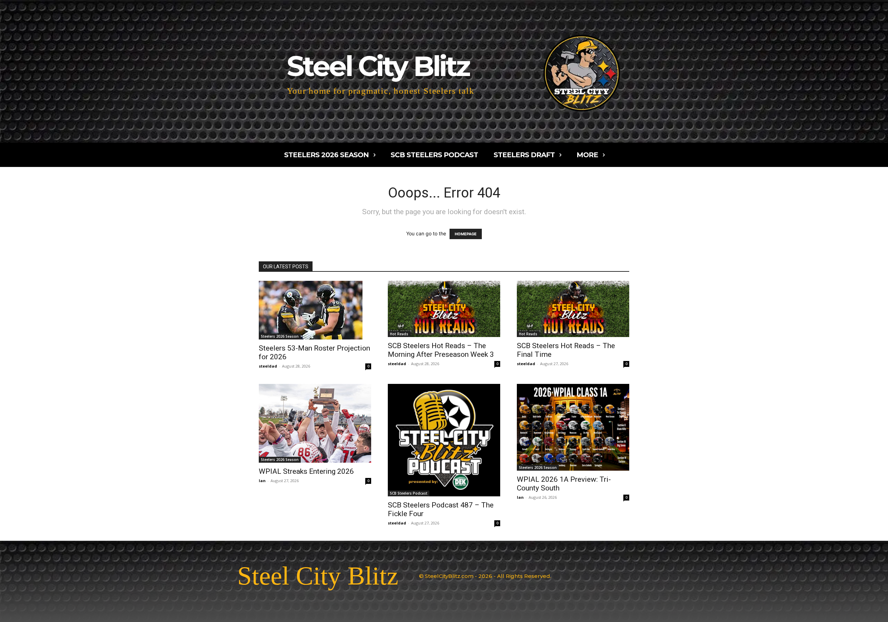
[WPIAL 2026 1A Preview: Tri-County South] (573, 427)
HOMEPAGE (466, 234)
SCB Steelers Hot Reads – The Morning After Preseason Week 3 (441, 350)
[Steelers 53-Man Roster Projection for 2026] (315, 310)
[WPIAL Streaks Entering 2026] (315, 423)
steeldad (268, 366)
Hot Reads (399, 333)
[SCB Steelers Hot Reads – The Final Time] (573, 309)
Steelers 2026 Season (280, 336)
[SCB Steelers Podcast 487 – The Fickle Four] (444, 440)
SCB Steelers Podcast (408, 493)
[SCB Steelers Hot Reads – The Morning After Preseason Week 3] (444, 309)
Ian (262, 480)
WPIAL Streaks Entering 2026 (306, 471)
